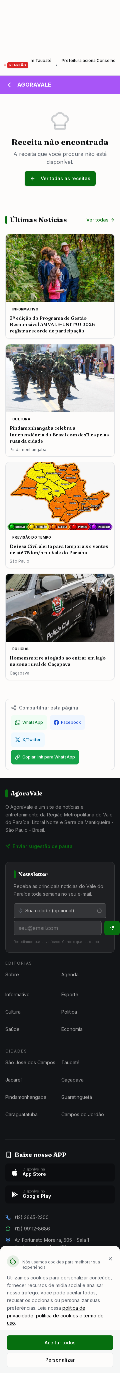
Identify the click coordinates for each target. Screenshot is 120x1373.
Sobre (12, 974)
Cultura (13, 1012)
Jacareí (13, 1080)
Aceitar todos (60, 1342)
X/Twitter (31, 739)
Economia (72, 1029)
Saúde (12, 1029)
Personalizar (60, 1360)
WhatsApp (32, 722)
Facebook (71, 722)
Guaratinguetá (76, 1097)
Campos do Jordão (82, 1114)
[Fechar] (110, 1258)
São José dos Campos (30, 1062)
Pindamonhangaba (25, 1097)
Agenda (70, 974)
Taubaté (70, 1062)
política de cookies (57, 1315)
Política (69, 1012)
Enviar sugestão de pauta (43, 846)
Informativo (17, 994)
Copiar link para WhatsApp (48, 756)
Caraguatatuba (21, 1114)
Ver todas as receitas (65, 178)
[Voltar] (9, 85)
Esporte (69, 994)
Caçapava (72, 1080)
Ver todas (97, 220)
